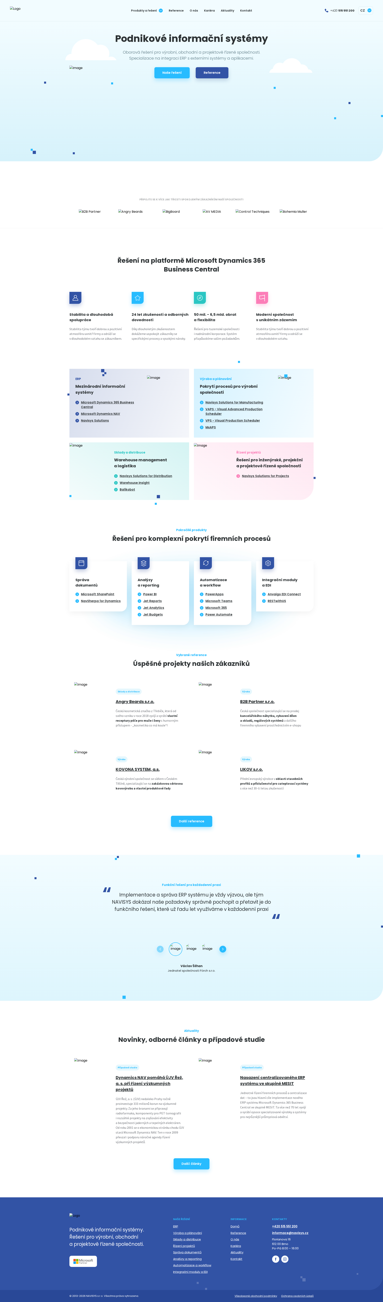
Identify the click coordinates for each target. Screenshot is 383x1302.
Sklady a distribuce (187, 1239)
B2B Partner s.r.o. (257, 701)
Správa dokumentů (187, 1252)
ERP (175, 1226)
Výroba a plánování (187, 1233)
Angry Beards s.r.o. (135, 701)
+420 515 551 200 (284, 1226)
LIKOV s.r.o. (251, 769)
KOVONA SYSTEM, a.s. (138, 769)
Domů (235, 1226)
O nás (235, 1239)
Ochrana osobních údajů (297, 1296)
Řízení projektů (184, 1246)
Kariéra (236, 1246)
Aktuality (237, 1252)
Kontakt (236, 1259)
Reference (238, 1233)
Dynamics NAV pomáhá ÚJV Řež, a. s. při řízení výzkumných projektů (149, 1083)
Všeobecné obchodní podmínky (256, 1296)
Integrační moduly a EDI (190, 1272)
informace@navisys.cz (290, 1233)
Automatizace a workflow (192, 1265)
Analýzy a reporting (187, 1259)
